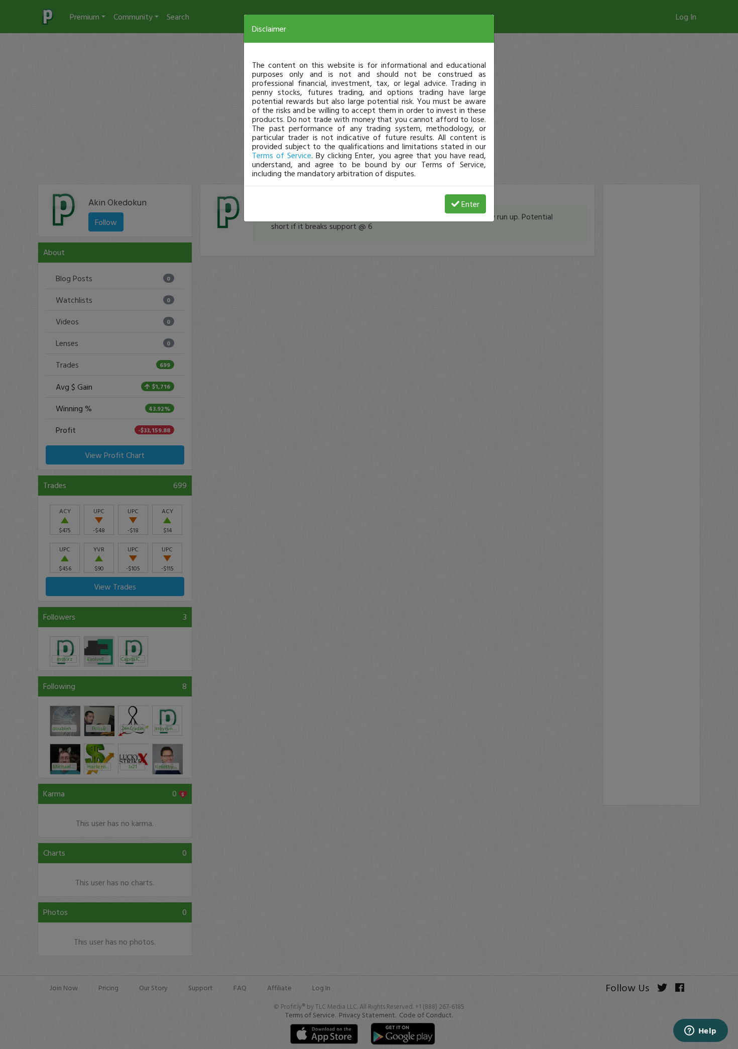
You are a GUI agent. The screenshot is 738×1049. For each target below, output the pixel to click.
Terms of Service (281, 155)
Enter (470, 204)
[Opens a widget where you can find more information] (700, 1031)
